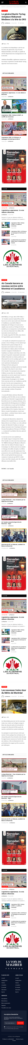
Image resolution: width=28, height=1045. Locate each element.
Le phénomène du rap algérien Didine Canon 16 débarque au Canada (18, 241)
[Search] (26, 2)
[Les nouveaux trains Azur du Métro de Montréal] (14, 713)
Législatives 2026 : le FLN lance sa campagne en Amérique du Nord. (19, 233)
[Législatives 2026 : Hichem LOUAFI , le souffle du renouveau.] (14, 106)
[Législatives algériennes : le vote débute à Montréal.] (14, 84)
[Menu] (2, 2)
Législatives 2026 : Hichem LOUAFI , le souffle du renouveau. (17, 224)
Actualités (4, 10)
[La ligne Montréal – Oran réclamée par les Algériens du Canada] (14, 491)
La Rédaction (7, 23)
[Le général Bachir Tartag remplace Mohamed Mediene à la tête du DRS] (14, 39)
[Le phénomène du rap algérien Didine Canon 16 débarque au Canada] (6, 242)
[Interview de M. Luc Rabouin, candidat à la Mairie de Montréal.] (14, 535)
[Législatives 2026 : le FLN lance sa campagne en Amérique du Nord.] (14, 129)
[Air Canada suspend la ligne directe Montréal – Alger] (14, 513)
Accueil (3, 6)
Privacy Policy (10, 1028)
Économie (4, 279)
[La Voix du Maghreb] (14, 2)
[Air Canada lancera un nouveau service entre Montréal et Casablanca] (14, 309)
